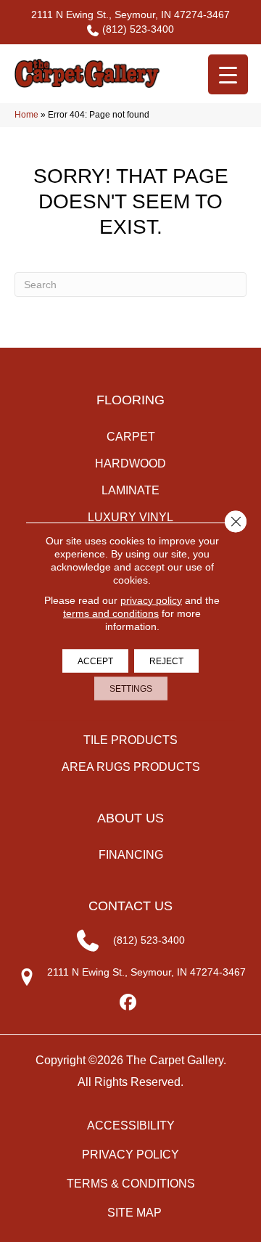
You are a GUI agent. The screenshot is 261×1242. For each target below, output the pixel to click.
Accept (95, 660)
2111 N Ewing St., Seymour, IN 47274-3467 (130, 14)
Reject (166, 660)
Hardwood (130, 463)
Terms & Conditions (131, 1183)
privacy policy (151, 599)
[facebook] (128, 1003)
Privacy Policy (130, 1154)
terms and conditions (111, 612)
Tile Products (130, 740)
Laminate (131, 490)
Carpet (131, 436)
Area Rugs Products (131, 767)
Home (26, 115)
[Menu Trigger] (228, 74)
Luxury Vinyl (130, 517)
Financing (131, 855)
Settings (130, 688)
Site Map (134, 1212)
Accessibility (131, 1125)
